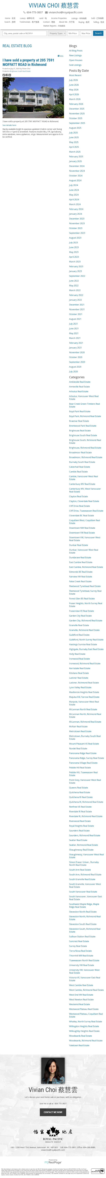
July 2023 (73, 242)
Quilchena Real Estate (79, 792)
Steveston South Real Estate (82, 924)
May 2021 (73, 333)
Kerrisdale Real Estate (79, 668)
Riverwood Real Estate (80, 821)
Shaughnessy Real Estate (81, 849)
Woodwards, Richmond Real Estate (86, 1040)
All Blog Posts (75, 50)
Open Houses (75, 60)
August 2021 (75, 319)
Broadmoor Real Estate (80, 452)
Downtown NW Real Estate (82, 527)
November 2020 (77, 352)
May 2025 (73, 142)
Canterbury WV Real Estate (82, 484)
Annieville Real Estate (79, 386)
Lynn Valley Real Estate (80, 687)
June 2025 (74, 137)
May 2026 (73, 89)
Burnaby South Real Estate (82, 462)
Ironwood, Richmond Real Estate (84, 663)
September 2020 (77, 362)
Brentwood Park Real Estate (82, 425)
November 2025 (77, 113)
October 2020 (75, 357)
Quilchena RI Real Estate (81, 797)
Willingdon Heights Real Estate (84, 1026)
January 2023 (75, 271)
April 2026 (74, 94)
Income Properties (59, 18)
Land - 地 (43, 18)
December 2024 (76, 166)
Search (98, 33)
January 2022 (75, 299)
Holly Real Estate (77, 654)
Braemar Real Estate (79, 421)
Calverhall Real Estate (79, 466)
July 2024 (73, 185)
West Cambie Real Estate (81, 985)
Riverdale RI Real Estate (80, 811)
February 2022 (76, 295)
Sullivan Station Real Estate (82, 936)
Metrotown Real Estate (80, 731)
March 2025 (75, 151)
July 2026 (73, 80)
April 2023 (74, 256)
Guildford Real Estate (79, 634)
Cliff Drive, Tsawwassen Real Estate (86, 510)
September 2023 (77, 233)
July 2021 (73, 323)
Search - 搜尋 (10, 22)
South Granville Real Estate (82, 879)
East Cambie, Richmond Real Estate (86, 567)
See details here (9, 125)
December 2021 (76, 304)
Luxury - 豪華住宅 (27, 18)
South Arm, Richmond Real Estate (85, 874)
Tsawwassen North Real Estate (84, 960)
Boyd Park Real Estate (79, 411)
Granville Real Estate (79, 625)
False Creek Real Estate (80, 581)
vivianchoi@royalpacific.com (53, 1150)
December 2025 (76, 108)
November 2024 (77, 170)
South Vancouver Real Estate (83, 891)
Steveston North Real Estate (83, 911)
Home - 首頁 (10, 18)
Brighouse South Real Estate (20, 71)
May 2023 (73, 252)
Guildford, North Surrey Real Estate (86, 639)
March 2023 (75, 261)
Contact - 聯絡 (49, 22)
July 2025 (73, 132)
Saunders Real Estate (79, 830)
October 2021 (75, 314)
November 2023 (77, 223)
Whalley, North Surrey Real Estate (85, 1021)
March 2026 (75, 99)
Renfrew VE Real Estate (80, 806)
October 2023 (75, 228)
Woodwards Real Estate (80, 1035)
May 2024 (73, 194)
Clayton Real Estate (78, 496)
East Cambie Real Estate (80, 562)
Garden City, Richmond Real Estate (85, 620)
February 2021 (76, 342)
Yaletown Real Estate (79, 1045)
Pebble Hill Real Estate (80, 767)
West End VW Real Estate (81, 994)
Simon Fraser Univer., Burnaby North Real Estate (84, 863)
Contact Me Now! (53, 1112)
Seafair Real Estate (78, 840)
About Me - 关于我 (66, 22)
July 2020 (73, 371)
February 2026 (76, 104)
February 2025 (76, 156)
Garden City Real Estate (80, 615)
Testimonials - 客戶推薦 (29, 22)
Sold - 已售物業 (97, 18)
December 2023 (76, 218)
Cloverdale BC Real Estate (81, 515)
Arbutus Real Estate (78, 391)
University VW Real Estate (81, 965)
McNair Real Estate (78, 726)
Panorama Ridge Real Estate (82, 753)
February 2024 (76, 209)
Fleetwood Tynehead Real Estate (85, 586)
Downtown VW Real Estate (82, 532)
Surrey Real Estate (78, 946)
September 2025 (77, 123)
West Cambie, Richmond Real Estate (86, 990)
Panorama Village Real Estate (83, 762)
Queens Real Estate (78, 787)
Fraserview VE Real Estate (81, 611)
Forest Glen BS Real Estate (82, 598)
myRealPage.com (53, 1162)
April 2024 (74, 199)
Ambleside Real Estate (79, 381)
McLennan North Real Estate (83, 709)
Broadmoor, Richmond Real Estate (85, 457)
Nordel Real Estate (78, 748)
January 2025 (75, 161)
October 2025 (75, 118)
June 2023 (74, 247)
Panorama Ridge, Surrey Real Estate (86, 758)
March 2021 (75, 338)
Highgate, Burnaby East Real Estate (86, 649)
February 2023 (76, 266)
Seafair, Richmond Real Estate (83, 845)
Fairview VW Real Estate (80, 576)
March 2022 (75, 290)
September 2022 (77, 276)
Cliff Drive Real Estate (79, 506)
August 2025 (75, 127)
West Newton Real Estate (81, 999)
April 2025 (74, 147)
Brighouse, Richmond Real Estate (85, 447)
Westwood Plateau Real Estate (84, 1009)
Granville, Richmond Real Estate (84, 630)
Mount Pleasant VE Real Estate (84, 743)
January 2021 (75, 347)
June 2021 (74, 328)
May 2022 (73, 285)
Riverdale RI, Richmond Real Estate (85, 816)
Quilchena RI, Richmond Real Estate (86, 802)
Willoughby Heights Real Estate (84, 1031)
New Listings (75, 55)
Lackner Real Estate (78, 677)
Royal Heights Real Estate (81, 825)
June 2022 (74, 280)
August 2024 (75, 180)
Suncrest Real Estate (79, 941)
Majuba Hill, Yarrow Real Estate (84, 697)
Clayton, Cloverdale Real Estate (84, 501)
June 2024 (74, 190)
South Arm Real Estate (80, 869)
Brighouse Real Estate (80, 430)
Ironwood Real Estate (79, 658)
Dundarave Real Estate (80, 557)
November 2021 (77, 309)
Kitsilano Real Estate (79, 673)
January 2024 (75, 213)
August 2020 (75, 366)
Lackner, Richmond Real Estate (84, 682)
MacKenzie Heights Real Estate (84, 692)
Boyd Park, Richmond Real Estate (85, 416)
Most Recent (75, 75)
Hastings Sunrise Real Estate (83, 644)
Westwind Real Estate (79, 1004)
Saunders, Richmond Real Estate (84, 835)
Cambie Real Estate (78, 471)
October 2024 (75, 175)
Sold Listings (75, 65)
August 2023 (75, 237)
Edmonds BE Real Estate (80, 571)
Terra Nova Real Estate (80, 950)
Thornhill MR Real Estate (81, 955)
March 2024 (75, 204)
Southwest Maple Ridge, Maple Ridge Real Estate (84, 905)
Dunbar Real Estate (78, 545)
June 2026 (74, 84)
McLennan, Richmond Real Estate (85, 721)
